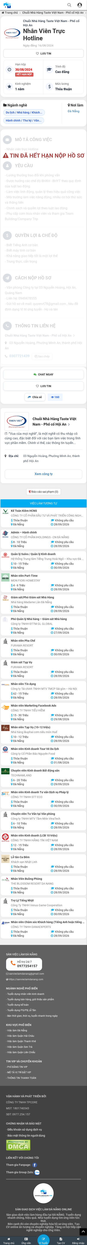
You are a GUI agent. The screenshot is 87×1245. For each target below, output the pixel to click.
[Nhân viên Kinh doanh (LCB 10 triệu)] (5, 837)
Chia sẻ (37, 397)
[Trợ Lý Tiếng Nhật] (5, 901)
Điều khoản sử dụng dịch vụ (24, 1129)
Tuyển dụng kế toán (18, 1004)
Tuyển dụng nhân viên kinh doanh (25, 994)
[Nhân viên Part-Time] (5, 577)
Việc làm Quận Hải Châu (20, 1036)
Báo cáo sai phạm (44, 491)
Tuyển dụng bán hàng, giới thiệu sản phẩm (30, 999)
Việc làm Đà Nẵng (17, 1030)
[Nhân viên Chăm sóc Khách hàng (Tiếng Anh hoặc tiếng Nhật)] (5, 923)
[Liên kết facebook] (35, 1164)
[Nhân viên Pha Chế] (5, 641)
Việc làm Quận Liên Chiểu (21, 1052)
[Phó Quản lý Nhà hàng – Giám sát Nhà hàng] (5, 620)
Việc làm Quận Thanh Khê (21, 1041)
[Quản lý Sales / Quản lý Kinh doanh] (5, 556)
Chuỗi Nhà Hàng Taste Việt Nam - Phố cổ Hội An (53, 12)
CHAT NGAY (45, 374)
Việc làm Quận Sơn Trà (19, 1047)
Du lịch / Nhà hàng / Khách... (24, 112)
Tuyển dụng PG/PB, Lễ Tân (21, 1010)
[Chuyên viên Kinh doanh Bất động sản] (5, 771)
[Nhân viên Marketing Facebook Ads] (5, 707)
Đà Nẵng (73, 111)
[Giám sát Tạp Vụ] (5, 663)
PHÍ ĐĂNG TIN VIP (17, 1067)
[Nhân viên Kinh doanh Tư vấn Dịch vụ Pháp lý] (5, 794)
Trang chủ (11, 12)
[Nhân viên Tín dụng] (5, 685)
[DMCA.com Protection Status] (18, 1145)
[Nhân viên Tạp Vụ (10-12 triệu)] (5, 728)
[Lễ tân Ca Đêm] (5, 859)
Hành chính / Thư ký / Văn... (23, 120)
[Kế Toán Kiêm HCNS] (5, 511)
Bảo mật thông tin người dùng (26, 1135)
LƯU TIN (45, 53)
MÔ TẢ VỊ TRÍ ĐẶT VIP (19, 1072)
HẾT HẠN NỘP (24, 74)
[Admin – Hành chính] (5, 534)
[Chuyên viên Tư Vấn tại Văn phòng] (5, 814)
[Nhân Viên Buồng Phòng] (5, 879)
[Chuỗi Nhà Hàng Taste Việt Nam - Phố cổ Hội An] (12, 33)
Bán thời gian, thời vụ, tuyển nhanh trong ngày (32, 1015)
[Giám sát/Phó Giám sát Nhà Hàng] (5, 598)
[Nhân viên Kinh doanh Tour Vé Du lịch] (5, 749)
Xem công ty (44, 474)
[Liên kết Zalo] (36, 1172)
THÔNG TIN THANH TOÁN (21, 1078)
